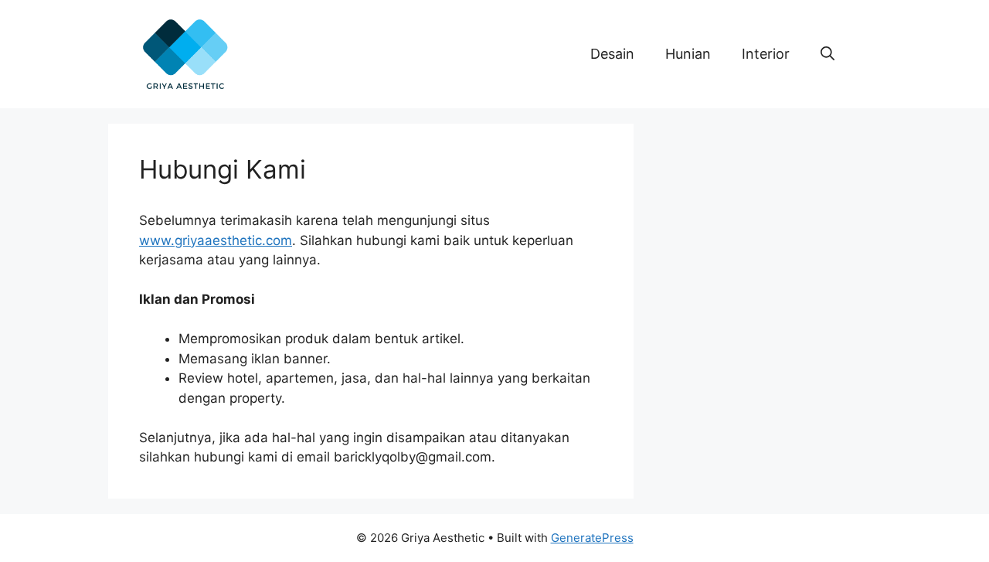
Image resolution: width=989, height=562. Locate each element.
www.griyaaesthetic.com (215, 240)
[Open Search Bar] (827, 54)
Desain (612, 54)
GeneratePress (592, 537)
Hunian (688, 54)
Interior (766, 54)
